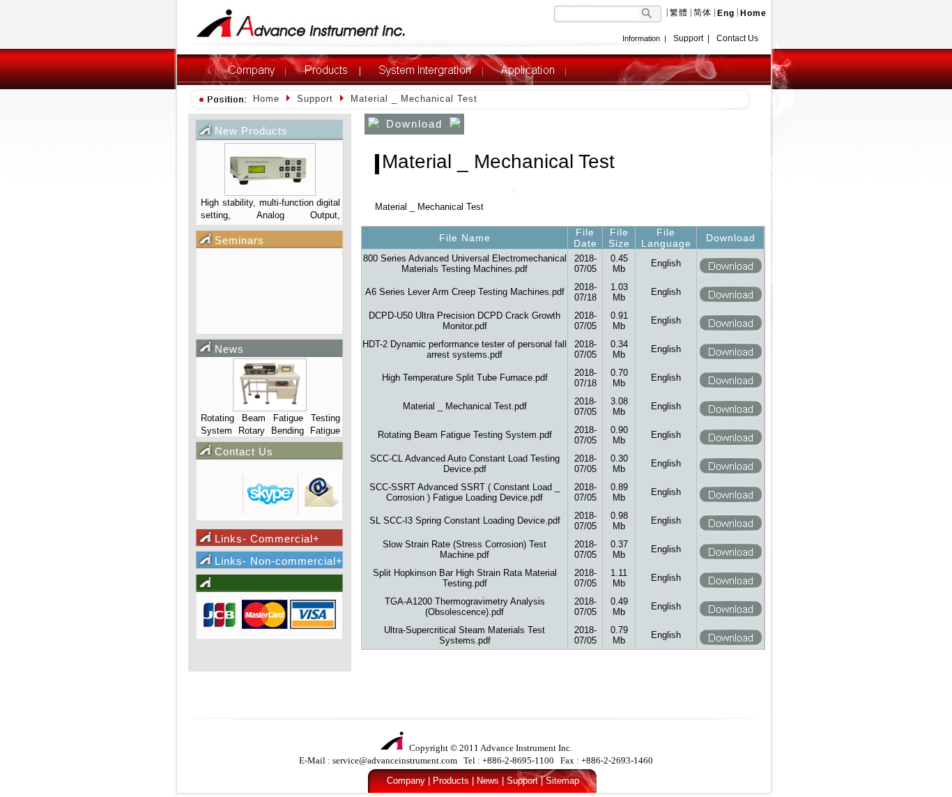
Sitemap (562, 780)
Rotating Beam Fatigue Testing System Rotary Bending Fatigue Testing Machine (270, 426)
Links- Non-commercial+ (279, 561)
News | (490, 780)
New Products (251, 131)
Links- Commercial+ (267, 539)
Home (266, 98)
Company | (408, 780)
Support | (525, 780)
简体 (702, 12)
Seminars (239, 240)
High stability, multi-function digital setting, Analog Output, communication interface (270, 210)
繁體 (679, 12)
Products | (453, 780)
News (229, 349)
